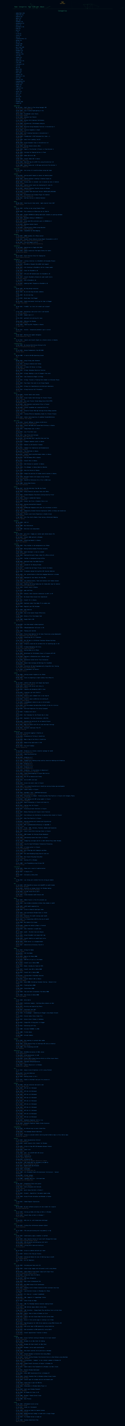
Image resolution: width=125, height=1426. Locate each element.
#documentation (24, 1141)
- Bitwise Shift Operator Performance (30, 120)
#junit (27, 697)
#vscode (23, 399)
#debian (18, 430)
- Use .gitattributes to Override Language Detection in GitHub (37, 574)
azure (18, 25)
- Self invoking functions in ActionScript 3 (32, 133)
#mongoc (33, 1160)
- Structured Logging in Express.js (29, 733)
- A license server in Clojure (28, 847)
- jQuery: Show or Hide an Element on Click (32, 1313)
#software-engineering (22, 1208)
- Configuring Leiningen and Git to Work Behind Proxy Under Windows (38, 840)
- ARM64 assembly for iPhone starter (30, 235)
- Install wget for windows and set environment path (34, 1379)
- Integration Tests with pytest (28, 1183)
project (19, 82)
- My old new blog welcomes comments (30, 291)
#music (22, 351)
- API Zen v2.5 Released (26, 1097)
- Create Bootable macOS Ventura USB (30, 894)
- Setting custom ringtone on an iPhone (30, 674)
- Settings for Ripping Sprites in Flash (31, 152)
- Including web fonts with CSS (28, 1265)
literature (20, 64)
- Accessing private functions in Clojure (31, 808)
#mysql (18, 426)
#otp (28, 1154)
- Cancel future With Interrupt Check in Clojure (33, 831)
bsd (18, 30)
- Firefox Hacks (24, 1032)
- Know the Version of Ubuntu (27, 470)
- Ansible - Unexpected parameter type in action (33, 329)
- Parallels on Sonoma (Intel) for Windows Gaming (33, 888)
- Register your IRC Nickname (27, 606)
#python (22, 1147)
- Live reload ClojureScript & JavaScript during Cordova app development (40, 786)
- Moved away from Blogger (27, 298)
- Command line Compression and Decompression (32, 447)
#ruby (21, 1213)
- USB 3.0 (22, 522)
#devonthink (19, 216)
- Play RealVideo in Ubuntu (27, 451)
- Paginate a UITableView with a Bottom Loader (32, 656)
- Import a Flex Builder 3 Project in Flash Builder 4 (35, 149)
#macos (23, 177)
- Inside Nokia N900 (25, 988)
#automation (19, 436)
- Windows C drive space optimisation (30, 1347)
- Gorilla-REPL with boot (26, 779)
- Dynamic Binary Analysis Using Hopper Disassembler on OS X (37, 239)
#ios (27, 237)
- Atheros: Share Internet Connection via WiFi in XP (34, 593)
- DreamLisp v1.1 (24, 763)
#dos (17, 356)
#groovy (26, 489)
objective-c (20, 76)
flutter (19, 45)
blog (18, 28)
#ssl (20, 661)
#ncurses (20, 322)
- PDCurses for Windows (26, 321)
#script (23, 563)
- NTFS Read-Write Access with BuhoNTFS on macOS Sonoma (35, 885)
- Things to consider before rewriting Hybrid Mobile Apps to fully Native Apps (42, 1134)
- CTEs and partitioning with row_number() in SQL (33, 1230)
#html (25, 302)
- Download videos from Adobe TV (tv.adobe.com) (33, 603)
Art (38, 7)
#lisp (24, 752)
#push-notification (29, 648)
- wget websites (24, 609)
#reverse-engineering (37, 240)
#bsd (17, 308)
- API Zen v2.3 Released (26, 1104)
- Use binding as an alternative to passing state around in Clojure (39, 815)
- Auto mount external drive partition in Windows (33, 1350)
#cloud (23, 582)
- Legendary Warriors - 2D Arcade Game (30, 1178)
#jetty (26, 687)
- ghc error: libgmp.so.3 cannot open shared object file (35, 534)
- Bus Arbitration (24, 525)
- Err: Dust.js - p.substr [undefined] (30, 1294)
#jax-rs (33, 684)
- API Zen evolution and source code (30, 1084)
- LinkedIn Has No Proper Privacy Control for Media (34, 568)
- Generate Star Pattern (26, 117)
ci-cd (18, 33)
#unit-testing (31, 667)
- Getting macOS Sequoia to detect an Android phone (34, 175)
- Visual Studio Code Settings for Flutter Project (34, 397)
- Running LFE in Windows (26, 860)
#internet (18, 617)
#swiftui (18, 632)
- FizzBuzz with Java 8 (26, 711)
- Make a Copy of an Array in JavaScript (31, 739)
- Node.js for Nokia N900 (26, 956)
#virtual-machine (32, 423)
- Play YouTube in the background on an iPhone (32, 545)
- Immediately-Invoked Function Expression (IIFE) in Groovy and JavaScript (41, 510)
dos (18, 42)
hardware (19, 50)
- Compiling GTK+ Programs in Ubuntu (30, 324)
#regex (18, 1203)
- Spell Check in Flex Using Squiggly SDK (31, 107)
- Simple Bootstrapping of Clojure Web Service (32, 773)
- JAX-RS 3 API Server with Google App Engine (32, 682)
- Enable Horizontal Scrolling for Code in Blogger (34, 301)
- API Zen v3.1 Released (26, 1088)
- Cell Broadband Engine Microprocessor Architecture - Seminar (37, 1172)
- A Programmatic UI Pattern (27, 669)
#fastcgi (20, 313)
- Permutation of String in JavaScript (30, 736)
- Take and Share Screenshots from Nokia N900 (32, 991)
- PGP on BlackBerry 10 (26, 280)
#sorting (18, 171)
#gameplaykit (22, 635)
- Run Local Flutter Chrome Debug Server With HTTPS (34, 401)
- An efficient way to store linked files (30, 1128)
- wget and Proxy (24, 590)
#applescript (19, 248)
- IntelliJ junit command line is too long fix (32, 695)
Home (16, 7)
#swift (31, 635)
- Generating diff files (26, 1025)
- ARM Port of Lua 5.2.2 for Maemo (29, 959)
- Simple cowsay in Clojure (27, 789)
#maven (27, 700)
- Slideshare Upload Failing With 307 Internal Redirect (35, 571)
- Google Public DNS (25, 619)
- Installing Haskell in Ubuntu (28, 540)
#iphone (18, 225)
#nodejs (21, 651)
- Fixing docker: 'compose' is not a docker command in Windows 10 (38, 1360)
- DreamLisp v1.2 (24, 757)
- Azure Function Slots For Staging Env (30, 255)
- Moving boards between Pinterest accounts (32, 548)
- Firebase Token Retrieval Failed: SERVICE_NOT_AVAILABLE (36, 191)
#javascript (30, 196)
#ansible (18, 331)
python (19, 84)
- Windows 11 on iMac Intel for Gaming (30, 1341)
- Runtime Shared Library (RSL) (28, 146)
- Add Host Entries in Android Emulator (30, 198)
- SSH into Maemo (24, 953)
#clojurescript (20, 787)
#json (17, 1053)
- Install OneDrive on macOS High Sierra (31, 938)
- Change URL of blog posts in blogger (30, 1022)
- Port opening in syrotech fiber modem (30, 1040)
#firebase (23, 193)
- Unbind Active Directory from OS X (30, 944)
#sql (17, 1232)
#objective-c (23, 336)
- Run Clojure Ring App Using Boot (29, 856)
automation (20, 23)
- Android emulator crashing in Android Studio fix (33, 178)
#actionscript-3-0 (21, 108)
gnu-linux (20, 47)
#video (21, 845)
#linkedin (22, 553)
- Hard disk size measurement (27, 528)
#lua (17, 881)
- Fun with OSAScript (25, 1073)
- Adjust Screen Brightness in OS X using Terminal (34, 1070)
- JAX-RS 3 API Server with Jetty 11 (30, 686)
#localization (24, 405)
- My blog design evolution (27, 288)
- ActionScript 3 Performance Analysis (30, 123)
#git (22, 842)
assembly (19, 21)
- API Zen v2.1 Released (26, 1110)
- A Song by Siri (24, 871)
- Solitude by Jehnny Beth (27, 874)
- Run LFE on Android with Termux (29, 776)
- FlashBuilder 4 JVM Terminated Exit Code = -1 (33, 136)
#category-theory (20, 797)
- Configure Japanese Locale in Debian (30, 441)
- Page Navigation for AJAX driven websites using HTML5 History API (39, 1323)
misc (18, 72)
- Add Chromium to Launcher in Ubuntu (30, 464)
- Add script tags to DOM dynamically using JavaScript (35, 1326)
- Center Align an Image (26, 1300)
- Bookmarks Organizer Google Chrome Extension (32, 1123)
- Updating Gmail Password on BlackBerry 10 (32, 283)
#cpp (24, 262)
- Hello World (23, 1000)
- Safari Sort (23, 1149)
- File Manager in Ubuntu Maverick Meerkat (31, 467)
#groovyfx (23, 505)
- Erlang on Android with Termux (28, 363)
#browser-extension (21, 1121)
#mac (22, 679)
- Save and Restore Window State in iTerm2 (31, 912)
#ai (35, 1170)
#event (22, 204)
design (19, 40)
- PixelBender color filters (27, 113)
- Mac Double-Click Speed (26, 922)
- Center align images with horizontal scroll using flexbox (36, 1268)
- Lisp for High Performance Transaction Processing (34, 844)
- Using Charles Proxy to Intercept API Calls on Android (35, 1043)
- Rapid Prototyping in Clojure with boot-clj (32, 802)
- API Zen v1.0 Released (26, 1116)
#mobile (25, 1136)
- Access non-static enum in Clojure (30, 783)
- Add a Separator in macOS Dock (28, 928)
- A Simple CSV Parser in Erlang (28, 367)
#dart (17, 396)
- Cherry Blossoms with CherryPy (28, 1186)
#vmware (22, 901)
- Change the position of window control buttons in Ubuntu (36, 473)
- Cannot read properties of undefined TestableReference (35, 417)
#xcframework (19, 1405)
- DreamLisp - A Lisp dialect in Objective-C (32, 770)
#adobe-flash (19, 153)
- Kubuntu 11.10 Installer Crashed (29, 444)
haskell (19, 52)
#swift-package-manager (26, 1240)
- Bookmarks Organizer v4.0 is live (29, 1120)
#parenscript (19, 755)
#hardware (18, 523)
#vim (24, 112)
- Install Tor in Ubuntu (26, 600)
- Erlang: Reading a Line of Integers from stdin (33, 373)
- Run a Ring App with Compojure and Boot (31, 850)
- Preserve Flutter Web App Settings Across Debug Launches (36, 410)
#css (22, 302)
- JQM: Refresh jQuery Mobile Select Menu (31, 1307)
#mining (33, 346)
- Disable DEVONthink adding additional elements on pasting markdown (39, 214)
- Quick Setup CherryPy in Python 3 (29, 1190)
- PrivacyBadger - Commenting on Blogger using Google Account (37, 1012)
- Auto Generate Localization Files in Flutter (32, 404)
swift (18, 96)
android (19, 16)
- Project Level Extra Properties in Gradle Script (34, 514)
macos (19, 69)
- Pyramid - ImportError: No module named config (33, 1193)
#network (23, 1045)
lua (18, 65)
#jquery (25, 1289)
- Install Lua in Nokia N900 (27, 962)
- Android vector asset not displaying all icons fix (34, 185)
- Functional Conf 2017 (26, 1009)
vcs (18, 98)
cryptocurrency (21, 38)
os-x (18, 77)
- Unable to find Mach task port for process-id (32, 1079)
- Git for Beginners (25, 1260)
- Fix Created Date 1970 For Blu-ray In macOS (32, 919)
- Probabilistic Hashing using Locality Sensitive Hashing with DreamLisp (40, 760)
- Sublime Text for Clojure (27, 805)
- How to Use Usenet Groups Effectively (30, 612)
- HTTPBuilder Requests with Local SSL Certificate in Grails (36, 507)
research (19, 88)
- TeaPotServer (23, 1156)
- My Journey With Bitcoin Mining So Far (31, 345)
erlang (19, 43)
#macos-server (20, 943)
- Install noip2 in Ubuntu (27, 587)
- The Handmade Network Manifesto (29, 1131)
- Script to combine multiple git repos (30, 1250)
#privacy (22, 569)
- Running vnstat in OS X (26, 1076)
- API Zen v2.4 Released (26, 1100)
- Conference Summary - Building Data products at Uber (35, 1003)
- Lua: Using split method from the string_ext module (35, 880)
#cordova (23, 196)
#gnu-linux (25, 160)
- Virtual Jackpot (24, 1175)
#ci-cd (18, 418)
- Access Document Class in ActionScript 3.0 (32, 142)
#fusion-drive (20, 893)
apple (18, 18)
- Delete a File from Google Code (29, 616)
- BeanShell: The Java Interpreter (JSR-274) (32, 718)
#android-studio (25, 180)
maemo (19, 71)
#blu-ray (18, 920)
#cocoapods (19, 664)
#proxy (28, 1045)
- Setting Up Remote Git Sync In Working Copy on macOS (35, 1257)
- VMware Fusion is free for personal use (31, 899)
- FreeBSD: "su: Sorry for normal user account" (33, 306)
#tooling (27, 726)
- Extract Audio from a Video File (29, 1016)
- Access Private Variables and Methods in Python (33, 1196)
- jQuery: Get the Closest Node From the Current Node (35, 1316)
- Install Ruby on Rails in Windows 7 (30, 1215)
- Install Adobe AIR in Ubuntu (28, 158)
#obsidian (23, 225)
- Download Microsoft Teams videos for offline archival (35, 555)
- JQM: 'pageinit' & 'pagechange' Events (31, 1297)
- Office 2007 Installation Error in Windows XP (32, 1373)
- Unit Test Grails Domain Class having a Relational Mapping (37, 517)
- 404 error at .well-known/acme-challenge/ (32, 1220)
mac (18, 67)
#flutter (22, 396)
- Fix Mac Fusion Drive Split (27, 891)
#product (36, 771)
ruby (18, 89)
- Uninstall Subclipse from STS (28, 727)
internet (20, 54)
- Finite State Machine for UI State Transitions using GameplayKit (38, 634)
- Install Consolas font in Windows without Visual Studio (36, 1376)
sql (18, 94)
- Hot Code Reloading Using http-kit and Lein (32, 853)
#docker (18, 1361)
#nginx (18, 1221)
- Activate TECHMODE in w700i (27, 1028)
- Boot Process (23, 1398)
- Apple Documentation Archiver (28, 1140)
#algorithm (19, 762)
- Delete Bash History (25, 483)
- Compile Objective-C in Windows (29, 1064)
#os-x (29, 336)
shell (18, 93)
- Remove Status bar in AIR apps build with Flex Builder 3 (36, 165)
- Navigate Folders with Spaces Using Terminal (32, 476)
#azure (18, 257)
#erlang (18, 362)
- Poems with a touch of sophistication (30, 868)
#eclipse (18, 726)
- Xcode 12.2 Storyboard (26, 1407)
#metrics (18, 1421)
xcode (18, 103)
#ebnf (22, 835)
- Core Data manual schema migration (30, 624)
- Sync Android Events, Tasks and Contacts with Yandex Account (37, 580)
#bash (24, 436)
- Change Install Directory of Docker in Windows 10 (34, 1363)
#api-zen (18, 1086)
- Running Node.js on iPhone (27, 650)
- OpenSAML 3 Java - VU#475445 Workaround (31, 792)
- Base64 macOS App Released (27, 1165)
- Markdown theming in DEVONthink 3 (29, 217)
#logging (27, 800)
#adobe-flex (30, 108)
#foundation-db (26, 1160)
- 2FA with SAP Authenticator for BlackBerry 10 (33, 273)
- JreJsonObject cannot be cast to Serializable (33, 702)
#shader (26, 115)
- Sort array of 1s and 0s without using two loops (34, 170)
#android (18, 177)
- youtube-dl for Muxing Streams (28, 564)
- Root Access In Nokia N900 (27, 994)
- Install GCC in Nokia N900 (27, 972)
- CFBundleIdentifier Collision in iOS (30, 627)
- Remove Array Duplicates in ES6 (29, 742)
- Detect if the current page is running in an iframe (35, 1319)
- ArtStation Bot (24, 1159)
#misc (17, 232)
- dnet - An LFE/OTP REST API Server (30, 1152)
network (19, 74)
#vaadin (26, 703)
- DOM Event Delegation (26, 1278)
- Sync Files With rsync (26, 431)
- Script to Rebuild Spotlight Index (30, 909)
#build (18, 515)
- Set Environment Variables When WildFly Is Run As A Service (37, 705)
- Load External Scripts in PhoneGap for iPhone (33, 1291)
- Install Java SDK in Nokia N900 (29, 969)
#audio (28, 163)
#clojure (18, 774)
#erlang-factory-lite (29, 1011)
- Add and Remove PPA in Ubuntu (28, 457)
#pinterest (19, 550)
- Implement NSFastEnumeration (28, 1061)
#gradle (22, 515)
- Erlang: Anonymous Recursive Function (30, 370)
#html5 (18, 1286)
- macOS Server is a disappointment (29, 941)
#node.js (25, 734)
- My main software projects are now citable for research (36, 1206)
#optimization (20, 1129)
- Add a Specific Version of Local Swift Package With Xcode (36, 1239)
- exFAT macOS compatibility (27, 906)
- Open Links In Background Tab (28, 1281)
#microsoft (23, 939)
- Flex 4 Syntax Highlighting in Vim (30, 110)
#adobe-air (19, 147)
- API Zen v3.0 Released (26, 1091)
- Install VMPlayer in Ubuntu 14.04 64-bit (31, 422)
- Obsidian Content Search (27, 224)
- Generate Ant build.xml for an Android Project (33, 721)
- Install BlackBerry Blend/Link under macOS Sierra (34, 277)
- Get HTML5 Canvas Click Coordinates (30, 1284)
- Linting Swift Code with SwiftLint (30, 1245)
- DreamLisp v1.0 (24, 767)
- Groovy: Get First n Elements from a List (32, 501)
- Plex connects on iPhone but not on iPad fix (32, 211)
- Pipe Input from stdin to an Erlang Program (32, 383)
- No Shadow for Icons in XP (27, 1392)
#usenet (18, 614)
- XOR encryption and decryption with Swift (32, 1242)
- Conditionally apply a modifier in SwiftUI (32, 1235)
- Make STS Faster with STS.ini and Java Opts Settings (35, 724)
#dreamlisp (19, 752)
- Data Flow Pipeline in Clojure (28, 818)
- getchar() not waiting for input (29, 318)
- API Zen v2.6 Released (26, 1094)
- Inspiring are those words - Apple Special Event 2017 (35, 203)
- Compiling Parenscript (26, 754)
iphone (19, 57)
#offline (18, 556)
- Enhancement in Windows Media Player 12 (31, 1386)
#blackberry (19, 262)
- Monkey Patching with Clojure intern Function (33, 811)
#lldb (17, 1056)
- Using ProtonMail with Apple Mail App (30, 935)
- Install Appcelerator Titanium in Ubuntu (31, 1332)
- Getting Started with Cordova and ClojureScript (33, 821)
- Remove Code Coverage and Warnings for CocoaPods (34, 663)
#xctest (34, 1059)
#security (24, 585)
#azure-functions (25, 257)
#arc (17, 1063)
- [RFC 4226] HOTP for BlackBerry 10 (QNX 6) (32, 1162)
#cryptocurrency (25, 346)
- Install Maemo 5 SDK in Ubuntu (28, 978)
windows (19, 101)
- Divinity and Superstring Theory (29, 1006)
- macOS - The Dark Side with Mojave (30, 932)
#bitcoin (18, 346)
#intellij (18, 694)
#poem (21, 869)
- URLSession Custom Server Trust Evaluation (32, 659)
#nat (17, 1048)
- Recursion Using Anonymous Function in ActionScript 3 (35, 126)
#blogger (18, 302)
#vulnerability (31, 794)
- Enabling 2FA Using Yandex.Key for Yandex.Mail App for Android (38, 584)
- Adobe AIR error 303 (25, 155)
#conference (19, 1004)
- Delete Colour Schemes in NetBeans (30, 1019)
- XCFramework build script (27, 1404)
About (42, 7)
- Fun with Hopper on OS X (27, 242)
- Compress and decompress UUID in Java (30, 689)
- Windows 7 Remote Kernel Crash (28, 1395)
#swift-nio (28, 1157)
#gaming (18, 889)
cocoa (18, 35)
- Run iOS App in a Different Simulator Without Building (35, 640)
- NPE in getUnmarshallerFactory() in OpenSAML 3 (33, 824)
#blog (17, 290)
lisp (18, 62)
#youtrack (24, 1339)
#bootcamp (18, 1358)
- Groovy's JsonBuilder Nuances (28, 498)
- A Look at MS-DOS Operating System (30, 355)
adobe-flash (20, 13)
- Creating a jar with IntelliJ (28, 692)
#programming (19, 1133)
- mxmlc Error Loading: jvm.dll (28, 139)
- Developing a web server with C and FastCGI (32, 311)
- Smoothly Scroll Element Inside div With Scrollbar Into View (37, 1287)
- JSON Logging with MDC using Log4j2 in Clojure (33, 799)
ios (18, 55)
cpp (18, 37)
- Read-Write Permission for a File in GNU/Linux (33, 480)
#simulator (28, 189)
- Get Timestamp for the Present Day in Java (32, 715)
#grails (18, 496)
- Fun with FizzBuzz (25, 745)
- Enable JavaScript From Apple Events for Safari (33, 250)
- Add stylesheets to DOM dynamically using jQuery (34, 1329)
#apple (18, 204)
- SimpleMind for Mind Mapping (28, 230)
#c (16, 313)
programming (20, 81)
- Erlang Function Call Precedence (29, 389)
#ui (21, 933)
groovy (19, 48)
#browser (18, 1033)
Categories (23, 7)
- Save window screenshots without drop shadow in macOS (35, 903)
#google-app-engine (21, 684)
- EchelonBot (23, 1168)
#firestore (18, 654)
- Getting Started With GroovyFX (28, 504)
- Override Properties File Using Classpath (32, 708)
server (19, 91)
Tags (29, 7)
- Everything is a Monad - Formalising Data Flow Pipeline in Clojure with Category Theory (45, 795)
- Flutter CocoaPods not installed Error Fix (32, 407)
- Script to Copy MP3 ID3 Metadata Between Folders (34, 1146)
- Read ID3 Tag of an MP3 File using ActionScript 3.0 (35, 162)
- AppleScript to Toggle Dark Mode (29, 247)
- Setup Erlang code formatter (28, 360)
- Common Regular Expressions (27, 1201)
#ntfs (21, 886)
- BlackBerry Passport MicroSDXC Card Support (32, 264)
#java (22, 183)
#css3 (17, 1266)
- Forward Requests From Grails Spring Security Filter (35, 494)
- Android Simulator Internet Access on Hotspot (33, 188)
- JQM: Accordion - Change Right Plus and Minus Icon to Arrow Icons (39, 1310)
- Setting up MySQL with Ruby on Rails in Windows (33, 1212)
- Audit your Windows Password (28, 1389)
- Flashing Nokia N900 (25, 985)
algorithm (20, 14)
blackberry (20, 26)
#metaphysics (19, 1007)
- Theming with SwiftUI (26, 630)
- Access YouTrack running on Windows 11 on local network (36, 1337)
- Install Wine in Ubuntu (26, 460)
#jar (23, 694)
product (19, 79)
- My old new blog (24, 295)
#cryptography (20, 489)
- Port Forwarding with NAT (27, 1046)
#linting (18, 1246)
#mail (21, 936)
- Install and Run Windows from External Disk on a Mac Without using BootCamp (42, 1357)
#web (20, 1292)
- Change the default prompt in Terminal (31, 925)
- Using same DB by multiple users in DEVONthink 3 (34, 221)
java (18, 59)
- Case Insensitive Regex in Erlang (29, 376)
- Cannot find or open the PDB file (29, 1382)
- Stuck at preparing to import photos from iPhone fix (35, 677)
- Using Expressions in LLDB (27, 1055)
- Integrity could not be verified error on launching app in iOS (37, 643)
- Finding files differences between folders (32, 1225)
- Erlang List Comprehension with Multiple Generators (35, 386)
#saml (22, 826)
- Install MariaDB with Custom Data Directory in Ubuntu (35, 425)
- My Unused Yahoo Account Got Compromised (31, 596)
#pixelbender (19, 115)
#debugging (19, 402)
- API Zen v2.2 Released (26, 1107)
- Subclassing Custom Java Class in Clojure (32, 837)
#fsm (17, 635)
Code (33, 7)
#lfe (22, 778)
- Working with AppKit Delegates (28, 334)
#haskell (25, 535)
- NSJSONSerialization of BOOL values (30, 1052)
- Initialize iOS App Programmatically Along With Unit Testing (37, 666)
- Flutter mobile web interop (27, 394)
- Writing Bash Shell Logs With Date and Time (32, 438)
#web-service (29, 582)
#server (23, 851)
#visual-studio (20, 1384)
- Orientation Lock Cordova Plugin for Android (32, 194)
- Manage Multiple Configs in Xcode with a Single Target (35, 1413)
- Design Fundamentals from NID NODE (30, 350)
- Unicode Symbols (24, 1035)
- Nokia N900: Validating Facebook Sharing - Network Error (36, 982)
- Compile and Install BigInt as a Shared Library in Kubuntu (37, 340)
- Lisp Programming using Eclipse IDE (30, 863)
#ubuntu (25, 423)
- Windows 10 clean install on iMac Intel (31, 1344)
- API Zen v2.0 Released (26, 1113)
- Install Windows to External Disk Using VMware (33, 1353)
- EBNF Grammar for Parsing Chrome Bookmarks (32, 834)
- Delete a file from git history (28, 1253)
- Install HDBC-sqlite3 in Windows (29, 537)
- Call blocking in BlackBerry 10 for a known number (34, 267)
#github (18, 575)
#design (22, 290)
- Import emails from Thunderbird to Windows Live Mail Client (37, 1366)
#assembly (22, 237)
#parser (23, 368)
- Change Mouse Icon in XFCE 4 (28, 428)
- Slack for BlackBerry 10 (27, 270)
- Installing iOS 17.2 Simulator (28, 637)
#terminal (25, 449)
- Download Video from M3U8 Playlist (30, 561)
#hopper (24, 240)
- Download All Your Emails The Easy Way (31, 577)
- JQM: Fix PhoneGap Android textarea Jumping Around (34, 1303)
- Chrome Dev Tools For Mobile (28, 1275)
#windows (25, 322)
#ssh (21, 954)
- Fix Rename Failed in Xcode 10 (28, 1416)
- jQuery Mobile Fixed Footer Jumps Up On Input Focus (35, 1271)
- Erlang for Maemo (25, 950)
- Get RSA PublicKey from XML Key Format (31, 488)
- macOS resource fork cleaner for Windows (31, 1143)
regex (18, 86)
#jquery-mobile (33, 1273)
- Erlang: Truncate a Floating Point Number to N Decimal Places (37, 379)
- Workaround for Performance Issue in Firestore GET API (35, 653)
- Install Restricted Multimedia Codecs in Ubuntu (33, 454)
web (18, 99)
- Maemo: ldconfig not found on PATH (29, 966)
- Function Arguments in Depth (28, 129)
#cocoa (18, 336)
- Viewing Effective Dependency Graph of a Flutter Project (36, 413)
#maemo (22, 951)
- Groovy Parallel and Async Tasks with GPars (32, 491)
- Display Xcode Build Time (27, 1420)
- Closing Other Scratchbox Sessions (30, 975)
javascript (20, 60)
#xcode (30, 418)
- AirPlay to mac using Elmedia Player (30, 208)
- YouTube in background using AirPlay (30, 558)
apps (18, 20)
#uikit (36, 635)
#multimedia (26, 452)
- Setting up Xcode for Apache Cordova (30, 1410)
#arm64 (18, 237)
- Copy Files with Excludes (27, 435)
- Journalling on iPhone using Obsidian (30, 227)
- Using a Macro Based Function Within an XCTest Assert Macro (37, 1058)
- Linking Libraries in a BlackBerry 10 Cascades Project (35, 261)
